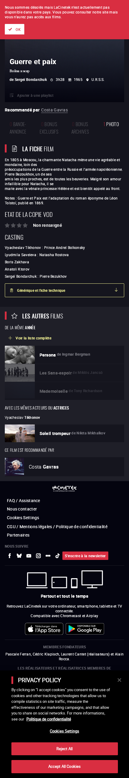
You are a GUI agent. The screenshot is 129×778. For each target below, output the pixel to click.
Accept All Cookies (64, 766)
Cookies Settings (64, 731)
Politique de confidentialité (48, 719)
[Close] (119, 680)
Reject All (64, 748)
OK (18, 29)
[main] (64, 724)
